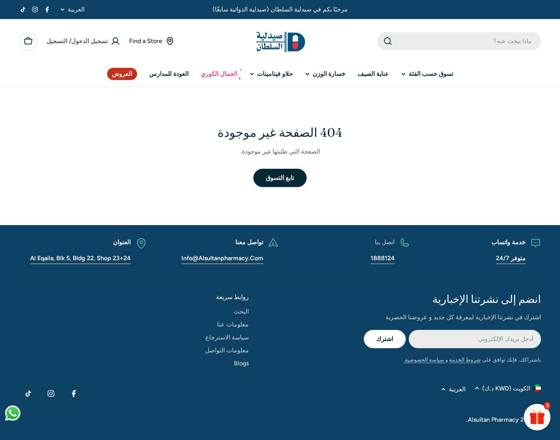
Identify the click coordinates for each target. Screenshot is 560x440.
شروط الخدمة (465, 360)
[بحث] (387, 41)
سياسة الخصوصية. (424, 360)
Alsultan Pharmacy (493, 419)
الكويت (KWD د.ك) (506, 388)
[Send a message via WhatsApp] (13, 413)
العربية (76, 9)
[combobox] (459, 41)
